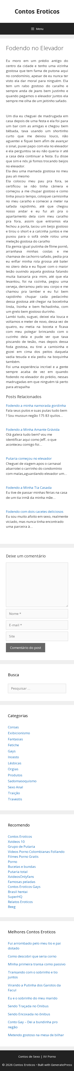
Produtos (15, 775)
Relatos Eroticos (20, 901)
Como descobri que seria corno (32, 956)
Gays (12, 751)
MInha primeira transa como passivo (37, 964)
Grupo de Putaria (21, 846)
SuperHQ (15, 896)
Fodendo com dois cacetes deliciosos (34, 511)
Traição (14, 793)
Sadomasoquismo (22, 781)
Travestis (15, 799)
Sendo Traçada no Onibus (28, 1006)
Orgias (13, 769)
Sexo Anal (15, 787)
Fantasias (15, 739)
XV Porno (49, 1056)
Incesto (13, 757)
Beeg (12, 906)
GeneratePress (61, 1065)
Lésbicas (14, 763)
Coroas (13, 727)
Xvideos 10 (16, 841)
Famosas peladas (21, 881)
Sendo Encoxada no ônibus (29, 1014)
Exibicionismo (19, 733)
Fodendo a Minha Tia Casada (29, 487)
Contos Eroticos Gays (24, 886)
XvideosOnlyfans (21, 876)
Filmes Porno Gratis (23, 856)
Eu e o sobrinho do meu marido (32, 998)
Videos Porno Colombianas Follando (36, 851)
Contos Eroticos (37, 11)
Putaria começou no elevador (29, 458)
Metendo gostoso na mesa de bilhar (36, 1035)
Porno (12, 861)
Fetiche (13, 745)
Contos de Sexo (29, 1056)
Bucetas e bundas (22, 866)
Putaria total (18, 871)
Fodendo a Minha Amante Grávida (33, 429)
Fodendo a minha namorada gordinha (36, 405)
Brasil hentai (18, 891)
